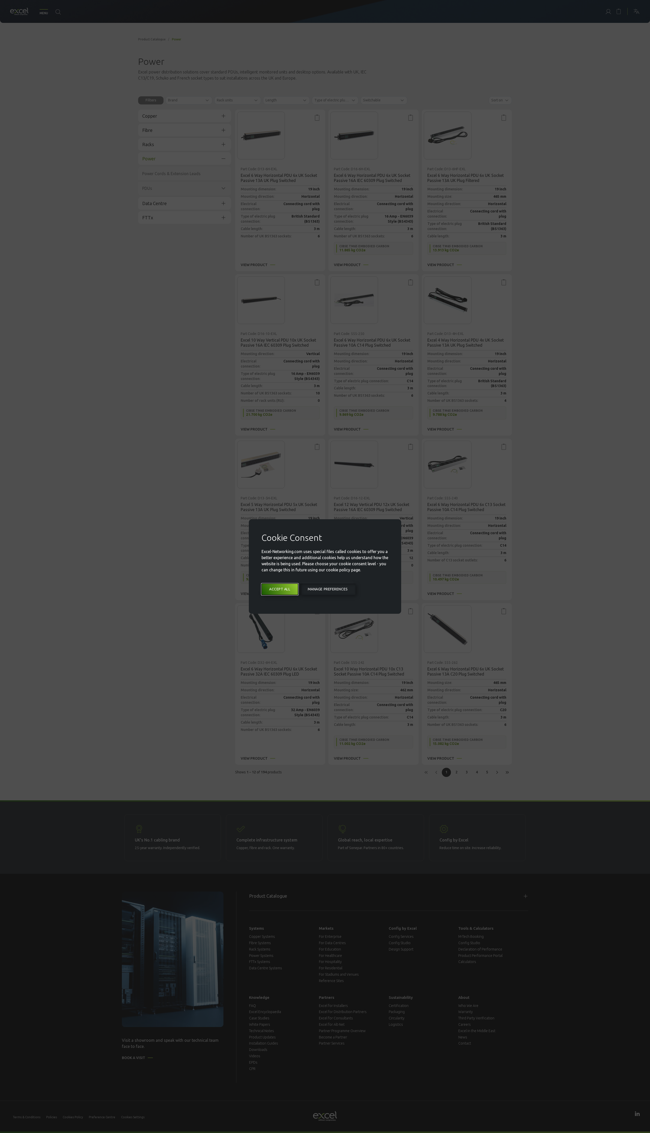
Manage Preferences (328, 589)
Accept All (279, 589)
